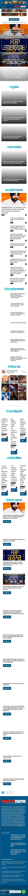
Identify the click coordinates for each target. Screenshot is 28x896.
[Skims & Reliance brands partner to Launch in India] (14, 748)
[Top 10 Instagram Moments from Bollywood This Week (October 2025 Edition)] (4, 462)
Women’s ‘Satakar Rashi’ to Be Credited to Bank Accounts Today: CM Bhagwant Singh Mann (18, 227)
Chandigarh (4, 434)
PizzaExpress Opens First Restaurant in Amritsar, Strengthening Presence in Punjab (13, 733)
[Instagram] (5, 828)
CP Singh (3, 435)
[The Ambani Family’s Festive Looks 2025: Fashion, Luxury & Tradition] (14, 462)
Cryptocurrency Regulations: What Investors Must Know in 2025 (12, 137)
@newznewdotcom (12, 371)
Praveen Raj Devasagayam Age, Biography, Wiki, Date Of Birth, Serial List (23, 475)
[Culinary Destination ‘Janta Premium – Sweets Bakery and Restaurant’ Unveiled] (5, 314)
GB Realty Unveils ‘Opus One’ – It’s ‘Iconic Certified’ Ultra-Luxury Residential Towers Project (14, 431)
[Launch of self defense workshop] (5, 323)
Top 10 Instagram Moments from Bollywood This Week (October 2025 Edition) (4, 475)
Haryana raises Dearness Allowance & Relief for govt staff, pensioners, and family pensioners (18, 358)
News (3, 214)
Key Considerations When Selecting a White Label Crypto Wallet (13, 102)
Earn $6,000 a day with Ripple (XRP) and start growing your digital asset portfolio (13, 119)
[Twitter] (11, 828)
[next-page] (12, 792)
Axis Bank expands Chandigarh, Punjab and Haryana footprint (13, 779)
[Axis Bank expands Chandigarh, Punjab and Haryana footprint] (14, 771)
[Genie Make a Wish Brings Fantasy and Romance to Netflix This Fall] (14, 176)
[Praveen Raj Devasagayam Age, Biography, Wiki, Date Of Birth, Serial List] (23, 462)
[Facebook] (2, 828)
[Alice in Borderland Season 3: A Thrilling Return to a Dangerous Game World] (14, 158)
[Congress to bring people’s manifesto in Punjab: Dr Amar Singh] (5, 219)
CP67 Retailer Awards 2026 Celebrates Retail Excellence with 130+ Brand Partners (13, 588)
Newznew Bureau (13, 447)
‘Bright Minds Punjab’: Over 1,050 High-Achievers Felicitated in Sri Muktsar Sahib (18, 261)
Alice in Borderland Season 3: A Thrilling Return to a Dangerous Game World (13, 162)
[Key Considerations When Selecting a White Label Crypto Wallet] (14, 98)
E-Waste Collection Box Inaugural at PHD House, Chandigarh (4, 425)
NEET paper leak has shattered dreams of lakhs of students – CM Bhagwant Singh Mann (17, 280)
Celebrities (4, 486)
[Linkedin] (8, 828)
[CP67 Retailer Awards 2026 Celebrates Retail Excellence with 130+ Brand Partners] (14, 60)
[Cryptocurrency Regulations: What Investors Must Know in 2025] (14, 133)
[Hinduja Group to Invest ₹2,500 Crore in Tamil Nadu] (14, 676)
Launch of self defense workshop (18, 322)
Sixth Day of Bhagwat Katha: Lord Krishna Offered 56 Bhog (23, 425)
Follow (23, 371)
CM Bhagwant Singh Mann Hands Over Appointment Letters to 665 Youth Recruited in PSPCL (18, 253)
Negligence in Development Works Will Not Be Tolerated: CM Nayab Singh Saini (18, 350)
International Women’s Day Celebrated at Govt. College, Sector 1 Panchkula (17, 305)
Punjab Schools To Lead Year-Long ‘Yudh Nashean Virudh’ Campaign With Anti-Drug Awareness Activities (13, 210)
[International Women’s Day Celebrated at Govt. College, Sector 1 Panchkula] (5, 305)
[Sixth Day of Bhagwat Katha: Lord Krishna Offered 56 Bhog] (23, 415)
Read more (4, 440)
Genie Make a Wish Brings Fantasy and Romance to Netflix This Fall (13, 180)
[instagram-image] (5, 379)
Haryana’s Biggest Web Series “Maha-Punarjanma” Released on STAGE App (18, 341)
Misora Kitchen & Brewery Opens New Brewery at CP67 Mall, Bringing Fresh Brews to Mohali (13, 636)
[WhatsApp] (13, 828)
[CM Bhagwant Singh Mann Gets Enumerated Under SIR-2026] (5, 245)
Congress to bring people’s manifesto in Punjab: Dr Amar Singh (17, 219)
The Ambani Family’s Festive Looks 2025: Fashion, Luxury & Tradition (14, 473)
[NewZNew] (20, 7)
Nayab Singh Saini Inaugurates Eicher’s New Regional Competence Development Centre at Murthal (14, 661)
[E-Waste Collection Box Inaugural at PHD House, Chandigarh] (4, 415)
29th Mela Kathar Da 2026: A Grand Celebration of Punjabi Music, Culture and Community (13, 564)
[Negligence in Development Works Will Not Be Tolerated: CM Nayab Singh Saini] (5, 350)
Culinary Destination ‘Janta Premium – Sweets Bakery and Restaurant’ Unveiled (18, 314)
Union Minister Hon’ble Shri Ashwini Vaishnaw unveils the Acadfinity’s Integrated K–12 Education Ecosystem (13, 612)
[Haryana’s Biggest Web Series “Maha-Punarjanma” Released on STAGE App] (5, 341)
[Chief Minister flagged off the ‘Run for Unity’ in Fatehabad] (5, 332)
